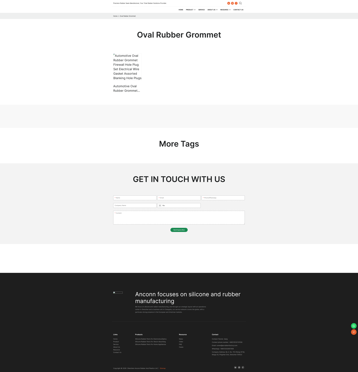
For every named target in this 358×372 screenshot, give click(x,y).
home (115, 16)
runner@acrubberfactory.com (227, 345)
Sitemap (163, 368)
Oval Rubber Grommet (128, 16)
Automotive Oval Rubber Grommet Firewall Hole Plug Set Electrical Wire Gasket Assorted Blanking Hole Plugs (127, 88)
